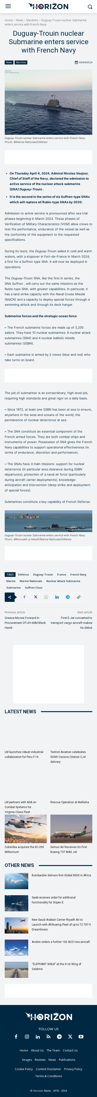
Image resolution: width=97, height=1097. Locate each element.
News (19, 20)
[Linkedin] (56, 597)
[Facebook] (24, 597)
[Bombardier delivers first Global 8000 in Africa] (16, 881)
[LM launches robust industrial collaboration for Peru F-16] (26, 733)
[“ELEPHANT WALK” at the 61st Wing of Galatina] (16, 970)
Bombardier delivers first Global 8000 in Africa (61, 875)
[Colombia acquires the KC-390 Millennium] (26, 829)
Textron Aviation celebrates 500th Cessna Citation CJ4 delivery (68, 756)
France (61, 574)
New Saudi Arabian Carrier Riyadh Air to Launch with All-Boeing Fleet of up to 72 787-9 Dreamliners (61, 924)
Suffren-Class (33, 587)
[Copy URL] (78, 597)
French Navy (78, 574)
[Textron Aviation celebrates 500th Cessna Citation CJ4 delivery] (71, 733)
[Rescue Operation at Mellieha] (71, 784)
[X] (35, 597)
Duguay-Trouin (43, 574)
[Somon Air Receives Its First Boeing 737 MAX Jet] (71, 829)
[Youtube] (81, 1037)
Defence (23, 574)
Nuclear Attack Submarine (63, 581)
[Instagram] (27, 1037)
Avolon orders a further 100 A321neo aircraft (61, 942)
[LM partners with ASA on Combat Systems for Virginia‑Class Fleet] (26, 784)
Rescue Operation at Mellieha (69, 802)
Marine (11, 581)
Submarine (13, 587)
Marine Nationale (31, 581)
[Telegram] (67, 597)
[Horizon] (48, 6)
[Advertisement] (48, 157)
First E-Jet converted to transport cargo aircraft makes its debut (71, 622)
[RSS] (48, 1037)
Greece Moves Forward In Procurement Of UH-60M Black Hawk (25, 622)
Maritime (32, 20)
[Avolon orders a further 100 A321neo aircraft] (16, 948)
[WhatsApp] (46, 597)
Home (9, 20)
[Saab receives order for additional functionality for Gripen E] (16, 903)
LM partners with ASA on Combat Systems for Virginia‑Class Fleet (20, 807)
